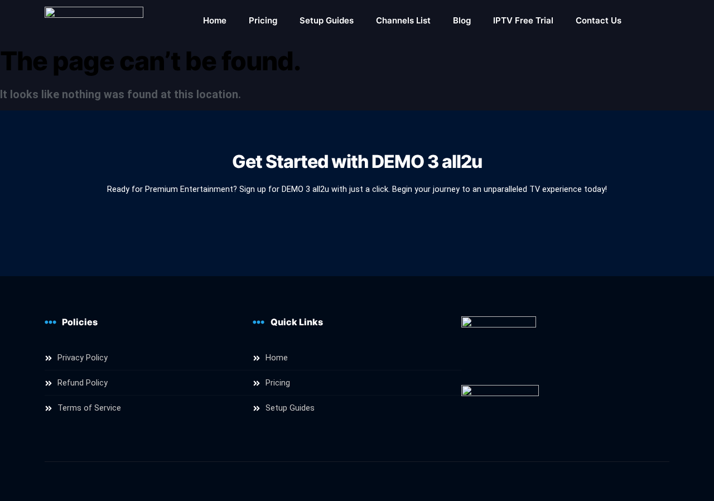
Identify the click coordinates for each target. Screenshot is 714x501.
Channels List (403, 20)
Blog (462, 20)
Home (214, 20)
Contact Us (598, 20)
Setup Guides (327, 20)
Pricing (263, 20)
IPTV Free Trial (523, 20)
